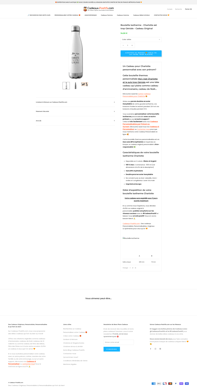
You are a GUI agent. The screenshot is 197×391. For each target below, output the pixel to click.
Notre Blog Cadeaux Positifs (74, 350)
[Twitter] (132, 267)
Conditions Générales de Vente (75, 361)
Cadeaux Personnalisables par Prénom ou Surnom (140, 124)
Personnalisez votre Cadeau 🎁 (75, 332)
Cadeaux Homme (123, 15)
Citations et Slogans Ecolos (73, 343)
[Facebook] (130, 267)
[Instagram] (155, 348)
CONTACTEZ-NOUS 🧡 (161, 15)
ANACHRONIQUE (91, 15)
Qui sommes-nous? (70, 357)
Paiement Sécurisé (42, 111)
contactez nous (28, 364)
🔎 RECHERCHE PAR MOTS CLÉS (39, 15)
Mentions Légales (69, 364)
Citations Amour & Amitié (73, 346)
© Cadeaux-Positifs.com (15, 382)
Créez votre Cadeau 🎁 (72, 336)
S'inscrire (112, 349)
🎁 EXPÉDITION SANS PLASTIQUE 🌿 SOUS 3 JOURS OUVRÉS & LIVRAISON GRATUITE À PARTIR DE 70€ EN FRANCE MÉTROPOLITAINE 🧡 (98, 2)
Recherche (178, 9)
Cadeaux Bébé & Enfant (141, 15)
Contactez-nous (143, 129)
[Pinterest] (135, 267)
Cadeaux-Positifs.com (131, 223)
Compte (169, 9)
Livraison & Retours (70, 339)
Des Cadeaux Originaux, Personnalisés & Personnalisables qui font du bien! (36, 385)
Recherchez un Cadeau (72, 329)
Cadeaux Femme (107, 15)
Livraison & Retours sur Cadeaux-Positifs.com (51, 102)
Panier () (188, 9)
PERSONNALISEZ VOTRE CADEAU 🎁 (67, 15)
